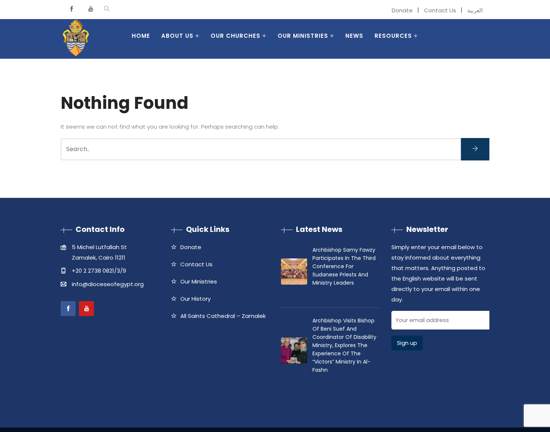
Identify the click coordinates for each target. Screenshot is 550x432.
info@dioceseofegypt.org (108, 284)
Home (141, 36)
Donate (402, 10)
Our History (195, 299)
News (354, 36)
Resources (393, 36)
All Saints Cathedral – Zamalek (223, 316)
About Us (177, 36)
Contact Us (440, 10)
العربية (475, 10)
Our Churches (235, 36)
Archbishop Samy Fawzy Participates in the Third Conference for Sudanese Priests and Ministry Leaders (344, 266)
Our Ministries (303, 36)
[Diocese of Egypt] (76, 39)
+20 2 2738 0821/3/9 (99, 271)
